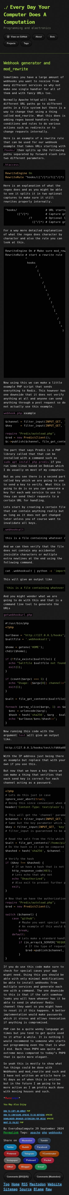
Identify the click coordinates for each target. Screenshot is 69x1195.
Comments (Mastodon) (48, 1176)
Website (55, 1184)
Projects (11, 43)
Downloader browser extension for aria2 (25, 1119)
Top (7, 1184)
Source (26, 1189)
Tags (26, 43)
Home (16, 1184)
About (39, 36)
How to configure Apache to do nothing (24, 1115)
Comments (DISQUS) (17, 1176)
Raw (49, 1189)
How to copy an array (15, 1111)
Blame (39, 1189)
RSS (25, 1184)
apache (35, 1132)
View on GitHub (19, 36)
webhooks (55, 1132)
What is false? (11, 1122)
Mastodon (27, 1140)
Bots (52, 36)
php (44, 1132)
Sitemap (11, 1189)
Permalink (11, 1132)
